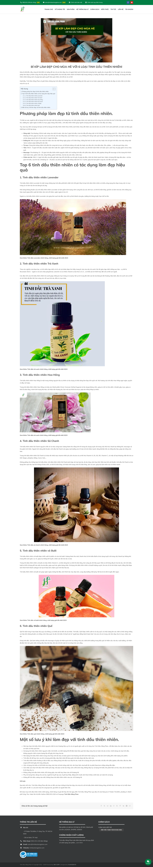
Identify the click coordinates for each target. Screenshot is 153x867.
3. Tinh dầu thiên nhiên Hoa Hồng (34, 99)
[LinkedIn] (110, 806)
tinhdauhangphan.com (36, 848)
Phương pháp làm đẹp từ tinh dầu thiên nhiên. (35, 91)
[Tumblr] (117, 806)
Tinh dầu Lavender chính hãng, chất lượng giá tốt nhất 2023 (47, 258)
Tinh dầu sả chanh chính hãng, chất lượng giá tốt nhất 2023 (47, 545)
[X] (104, 806)
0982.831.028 (51, 794)
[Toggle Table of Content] (53, 88)
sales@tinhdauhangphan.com (37, 844)
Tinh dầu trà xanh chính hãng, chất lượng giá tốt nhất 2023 (47, 369)
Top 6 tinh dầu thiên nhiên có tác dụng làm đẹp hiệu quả (38, 93)
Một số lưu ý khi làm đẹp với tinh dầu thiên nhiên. (36, 107)
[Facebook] (101, 806)
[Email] (129, 806)
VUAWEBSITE (72, 864)
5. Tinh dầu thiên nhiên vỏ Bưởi (33, 103)
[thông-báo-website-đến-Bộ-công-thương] (29, 852)
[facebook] (128, 2)
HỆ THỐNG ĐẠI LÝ (66, 822)
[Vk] (123, 806)
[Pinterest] (120, 806)
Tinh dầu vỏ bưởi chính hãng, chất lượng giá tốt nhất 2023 (47, 620)
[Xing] (126, 806)
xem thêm (79, 843)
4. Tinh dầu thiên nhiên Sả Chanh (34, 101)
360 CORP (57, 864)
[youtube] (131, 2)
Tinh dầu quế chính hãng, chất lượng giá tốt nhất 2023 (45, 734)
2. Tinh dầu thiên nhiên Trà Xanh (33, 97)
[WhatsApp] (113, 806)
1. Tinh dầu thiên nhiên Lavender (33, 95)
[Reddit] (107, 806)
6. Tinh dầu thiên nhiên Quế (32, 105)
